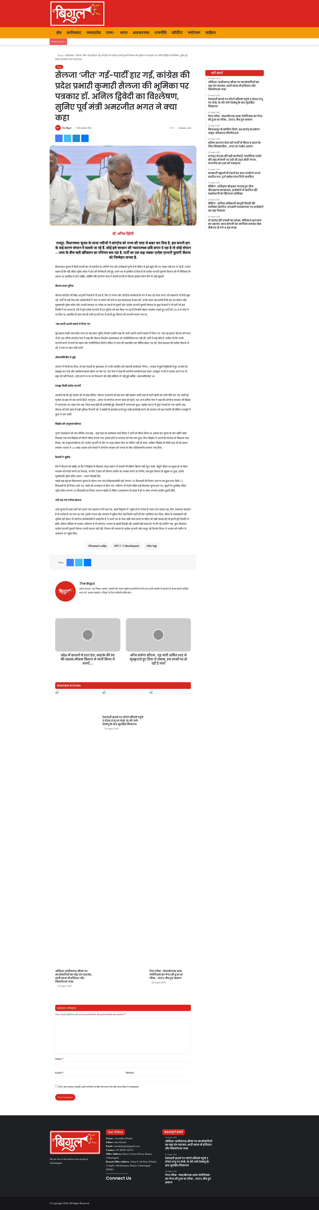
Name (59, 1058)
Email (59, 1072)
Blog (59, 67)
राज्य (109, 32)
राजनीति (161, 32)
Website (130, 1072)
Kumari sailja (98, 545)
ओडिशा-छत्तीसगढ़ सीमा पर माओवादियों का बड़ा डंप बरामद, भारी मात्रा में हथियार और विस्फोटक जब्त (73, 976)
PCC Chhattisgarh (127, 545)
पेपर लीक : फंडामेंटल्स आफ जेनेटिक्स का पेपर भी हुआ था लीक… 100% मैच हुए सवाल (166, 974)
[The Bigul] (77, 14)
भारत (123, 32)
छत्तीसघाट (74, 32)
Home (60, 55)
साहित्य (210, 32)
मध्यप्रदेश (94, 32)
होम (58, 32)
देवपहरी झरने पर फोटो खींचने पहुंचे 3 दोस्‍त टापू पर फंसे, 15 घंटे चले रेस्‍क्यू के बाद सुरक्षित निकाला (122, 720)
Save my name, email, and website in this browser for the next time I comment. (98, 1086)
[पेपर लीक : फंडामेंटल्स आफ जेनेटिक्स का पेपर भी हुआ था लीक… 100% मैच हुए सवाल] (170, 829)
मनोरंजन (194, 32)
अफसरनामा (141, 32)
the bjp (152, 545)
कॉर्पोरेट (177, 32)
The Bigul (66, 128)
